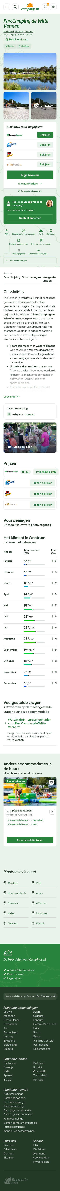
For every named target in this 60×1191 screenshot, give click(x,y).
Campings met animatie (17, 1110)
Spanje (8, 1075)
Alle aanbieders (28, 183)
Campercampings (14, 1106)
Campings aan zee (14, 1098)
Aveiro (37, 1011)
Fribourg (38, 1020)
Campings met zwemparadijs (20, 1122)
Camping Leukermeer (19, 810)
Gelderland (10, 1044)
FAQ (36, 1145)
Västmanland (40, 1044)
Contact (9, 1153)
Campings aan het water (18, 1114)
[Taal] (53, 7)
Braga (36, 1036)
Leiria (36, 1028)
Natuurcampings (13, 1094)
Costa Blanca (12, 1020)
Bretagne (9, 1040)
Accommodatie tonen (30, 839)
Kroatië (37, 1067)
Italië (6, 1071)
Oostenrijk (39, 1071)
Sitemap (9, 1157)
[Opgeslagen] (45, 7)
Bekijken (45, 135)
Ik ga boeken (30, 175)
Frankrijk (8, 1067)
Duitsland (38, 1063)
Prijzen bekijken (46, 472)
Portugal (38, 1079)
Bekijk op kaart (18, 39)
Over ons (9, 1145)
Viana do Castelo (43, 1040)
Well (31, 814)
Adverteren (10, 1149)
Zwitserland (40, 1075)
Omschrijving (12, 277)
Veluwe (8, 1011)
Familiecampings (13, 1118)
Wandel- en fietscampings (19, 1131)
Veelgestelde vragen (51, 278)
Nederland (9, 31)
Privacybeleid (41, 1161)
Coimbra (38, 1015)
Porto (36, 1032)
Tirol (6, 1028)
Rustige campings (14, 1126)
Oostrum (28, 31)
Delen (11, 46)
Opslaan (25, 46)
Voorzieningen (31, 277)
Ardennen (9, 1015)
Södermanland (42, 1048)
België (7, 1079)
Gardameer (10, 1024)
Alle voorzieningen (18, 261)
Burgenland (10, 1032)
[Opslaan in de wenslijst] (51, 782)
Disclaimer (39, 1149)
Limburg (19, 31)
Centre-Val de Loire (44, 1024)
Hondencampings (14, 1102)
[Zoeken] (15, 7)
